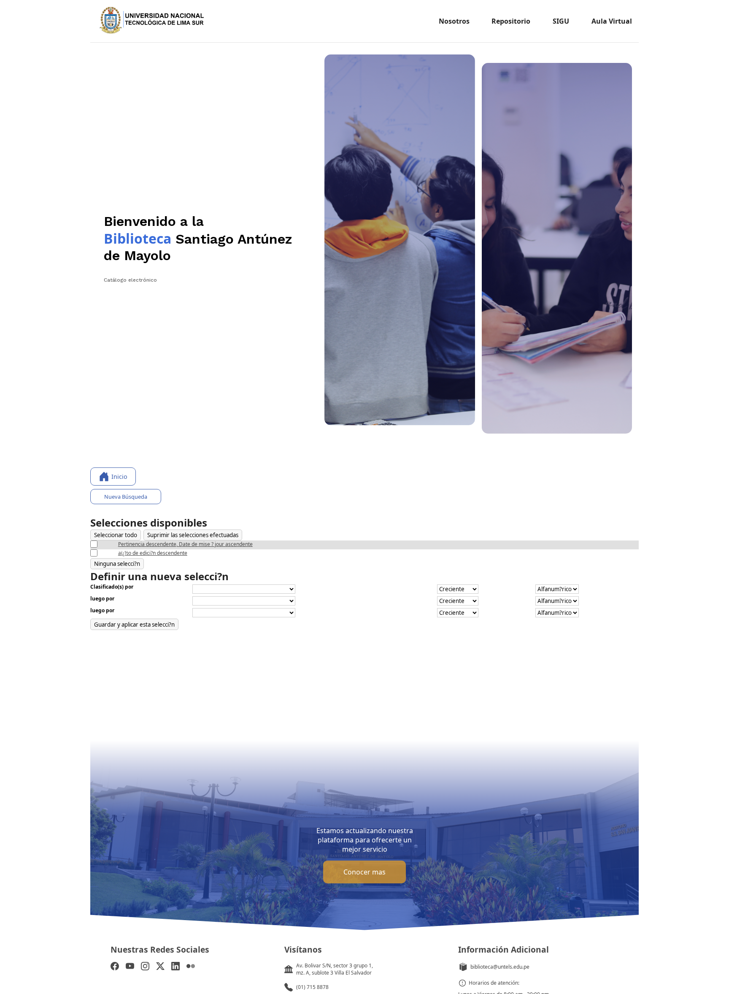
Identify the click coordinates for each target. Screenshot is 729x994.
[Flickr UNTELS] (190, 967)
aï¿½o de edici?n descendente (152, 553)
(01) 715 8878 (312, 987)
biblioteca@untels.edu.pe (499, 966)
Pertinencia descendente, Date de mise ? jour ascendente (185, 544)
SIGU (561, 21)
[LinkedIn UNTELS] (175, 967)
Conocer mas (364, 872)
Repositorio (510, 21)
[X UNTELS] (160, 967)
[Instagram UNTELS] (145, 967)
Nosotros (454, 21)
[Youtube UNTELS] (130, 967)
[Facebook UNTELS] (115, 967)
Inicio (119, 477)
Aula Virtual (611, 21)
